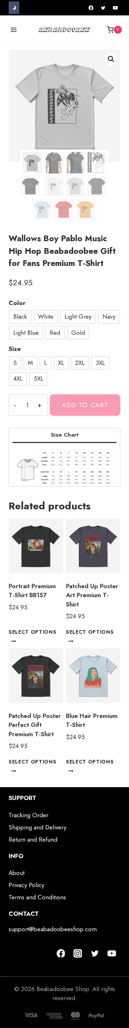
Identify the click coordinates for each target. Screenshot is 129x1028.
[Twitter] (103, 8)
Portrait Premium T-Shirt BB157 (32, 591)
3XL (100, 362)
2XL (80, 362)
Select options (33, 632)
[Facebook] (91, 8)
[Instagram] (77, 953)
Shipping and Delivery (37, 827)
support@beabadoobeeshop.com (53, 929)
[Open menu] (13, 29)
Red (55, 332)
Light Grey (77, 316)
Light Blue (26, 332)
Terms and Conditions (37, 897)
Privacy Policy (26, 885)
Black (20, 316)
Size (15, 348)
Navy (108, 316)
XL (61, 362)
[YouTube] (115, 8)
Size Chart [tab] (64, 435)
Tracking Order (28, 815)
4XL (18, 378)
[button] (111, 59)
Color (17, 303)
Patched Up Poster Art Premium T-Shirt (92, 595)
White (45, 316)
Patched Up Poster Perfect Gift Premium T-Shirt (35, 724)
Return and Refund (33, 839)
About (16, 872)
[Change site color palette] (14, 7)
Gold (78, 332)
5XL (38, 378)
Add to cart (85, 405)
